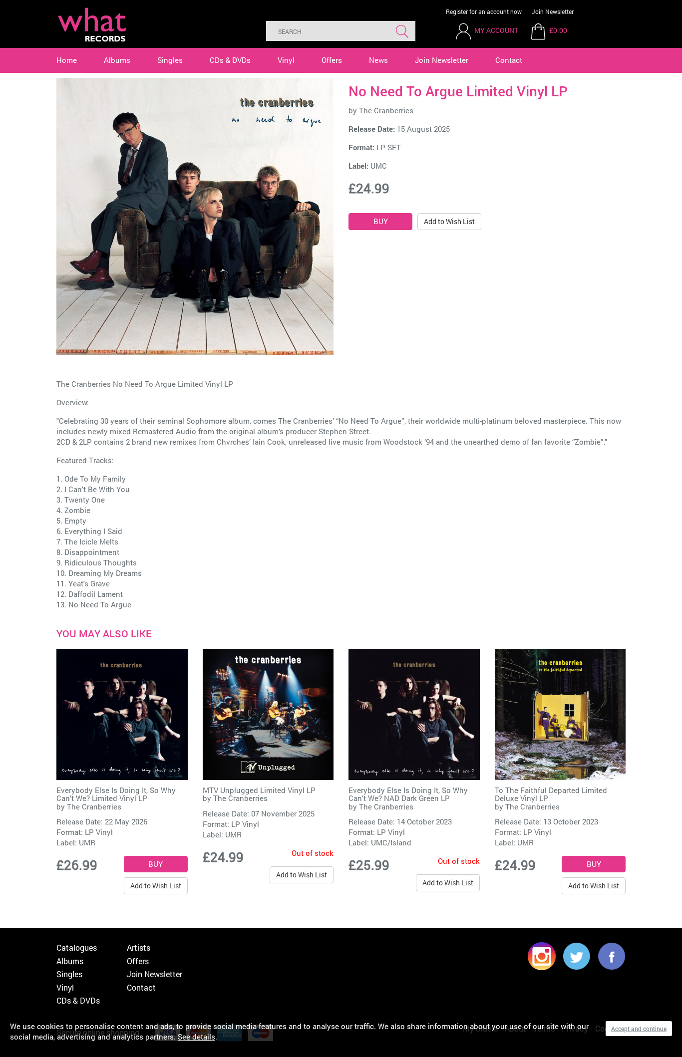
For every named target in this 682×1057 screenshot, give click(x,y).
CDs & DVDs (230, 60)
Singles (170, 60)
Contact (508, 60)
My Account (496, 30)
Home (66, 60)
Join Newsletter (553, 11)
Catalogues (76, 947)
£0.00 (558, 30)
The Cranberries (386, 110)
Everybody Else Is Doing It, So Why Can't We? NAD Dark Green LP (408, 794)
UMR (87, 842)
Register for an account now (484, 11)
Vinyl (286, 60)
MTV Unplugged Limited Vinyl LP (259, 790)
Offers (332, 60)
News (378, 60)
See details (196, 1037)
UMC (378, 166)
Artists (138, 947)
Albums (117, 60)
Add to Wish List (449, 221)
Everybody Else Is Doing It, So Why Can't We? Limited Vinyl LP (116, 794)
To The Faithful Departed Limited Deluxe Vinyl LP (551, 794)
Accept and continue (639, 1029)
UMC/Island (391, 842)
